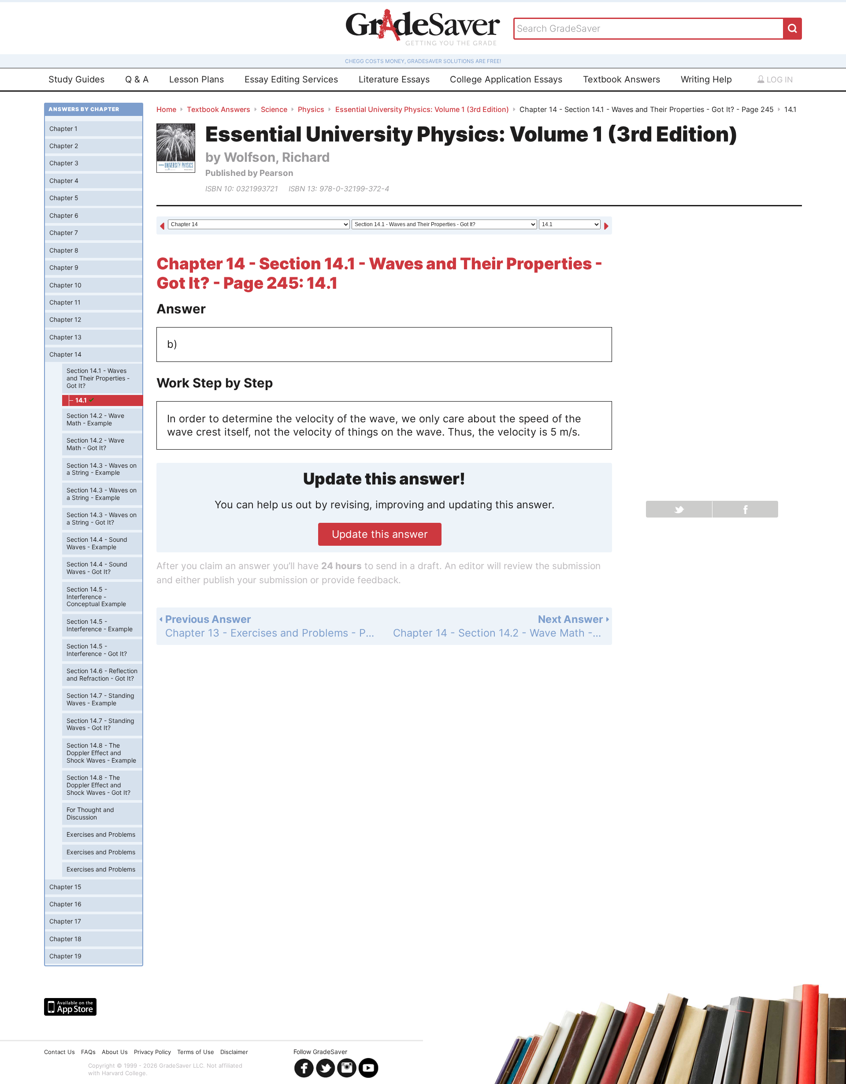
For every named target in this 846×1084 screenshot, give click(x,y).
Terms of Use (195, 1051)
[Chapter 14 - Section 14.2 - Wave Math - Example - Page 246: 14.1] (606, 226)
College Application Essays (506, 79)
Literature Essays (394, 79)
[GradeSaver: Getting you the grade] (423, 28)
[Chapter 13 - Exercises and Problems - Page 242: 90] (162, 226)
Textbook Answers (621, 79)
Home (166, 109)
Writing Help (706, 79)
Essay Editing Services (291, 79)
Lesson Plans (196, 79)
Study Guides (76, 79)
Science (274, 109)
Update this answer (380, 534)
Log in (778, 79)
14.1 (81, 400)
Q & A (137, 79)
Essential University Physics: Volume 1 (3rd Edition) (422, 109)
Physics (311, 109)
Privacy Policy (152, 1051)
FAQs (88, 1051)
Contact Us (59, 1051)
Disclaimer (234, 1051)
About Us (115, 1051)
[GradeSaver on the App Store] (70, 1007)
